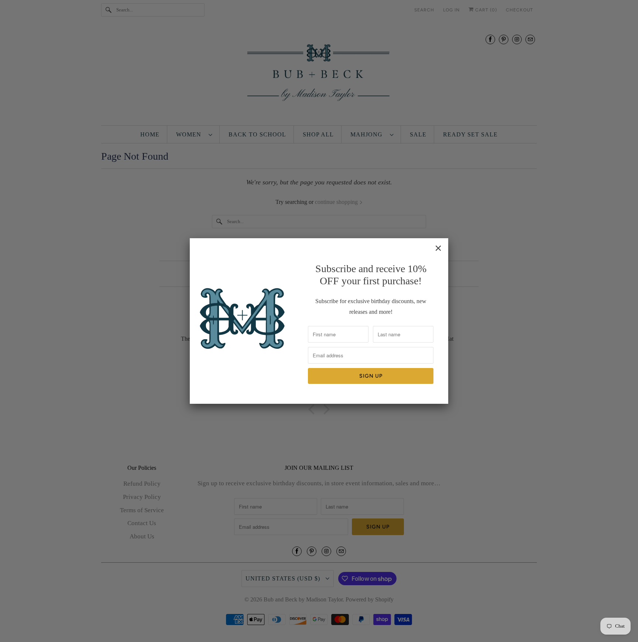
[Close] (438, 248)
